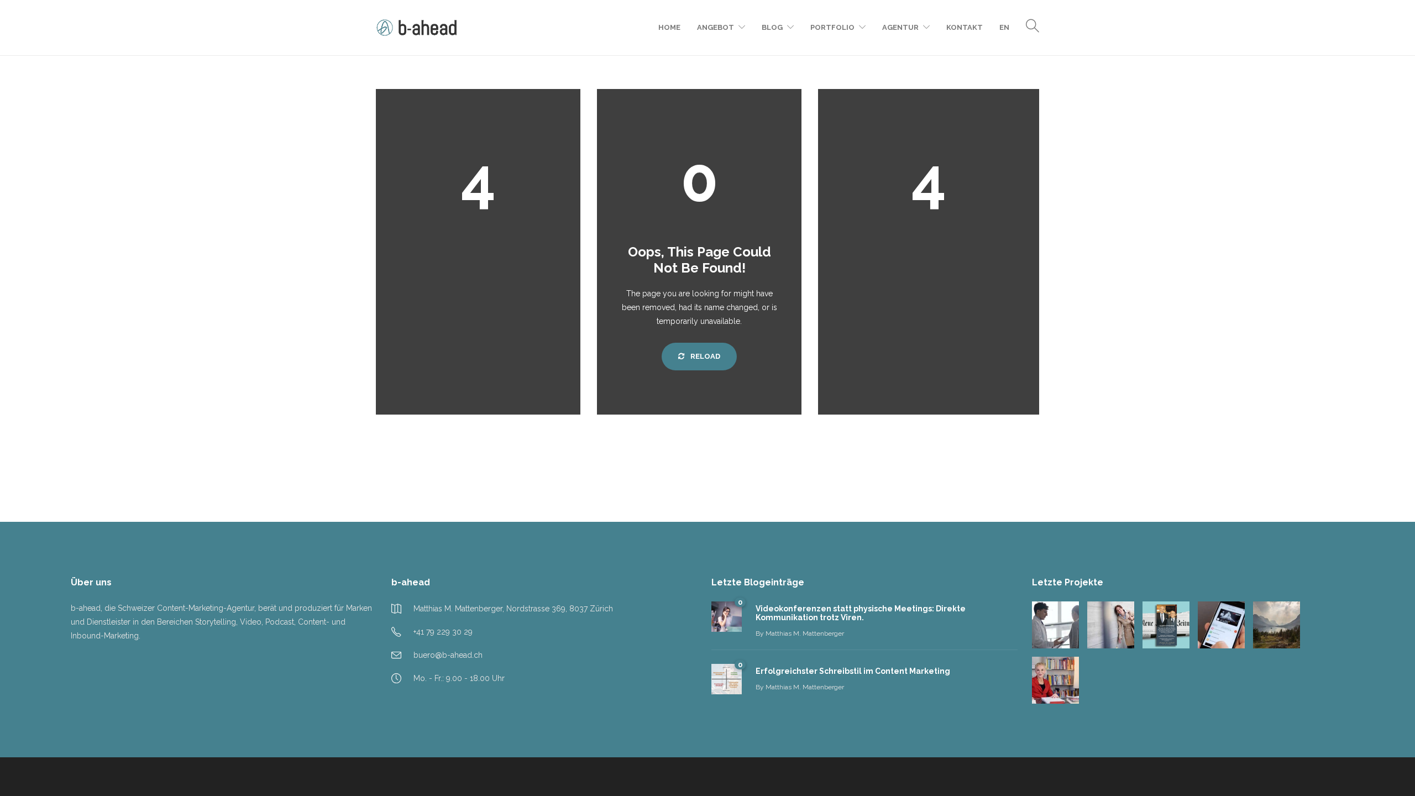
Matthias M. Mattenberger (805, 633)
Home (669, 27)
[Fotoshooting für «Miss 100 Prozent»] (1110, 624)
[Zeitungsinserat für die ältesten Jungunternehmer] (1166, 624)
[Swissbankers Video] (1221, 624)
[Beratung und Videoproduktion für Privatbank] (1276, 624)
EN (1004, 27)
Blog (772, 27)
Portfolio (832, 27)
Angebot (715, 27)
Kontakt (964, 27)
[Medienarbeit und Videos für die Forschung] (1055, 680)
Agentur (900, 27)
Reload (704, 356)
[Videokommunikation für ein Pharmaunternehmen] (1055, 624)
